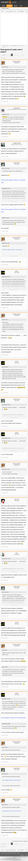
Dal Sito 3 (18, 45)
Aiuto (26, 855)
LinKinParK (16, 108)
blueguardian (16, 61)
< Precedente (3, 54)
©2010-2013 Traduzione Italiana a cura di (10, 859)
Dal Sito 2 (14, 45)
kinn (16, 553)
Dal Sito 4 (22, 45)
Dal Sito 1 (10, 45)
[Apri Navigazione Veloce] (26, 11)
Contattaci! (22, 855)
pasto (16, 271)
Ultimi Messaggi (5, 8)
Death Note (17, 162)
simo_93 (16, 499)
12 (22, 54)
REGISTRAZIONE (5, 45)
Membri (15, 5)
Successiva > (3, 57)
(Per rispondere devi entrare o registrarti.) (20, 841)
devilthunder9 (17, 143)
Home (3, 5)
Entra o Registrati (14, 1)
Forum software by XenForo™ (10, 858)
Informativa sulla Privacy (17, 857)
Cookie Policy (25, 857)
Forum (9, 5)
